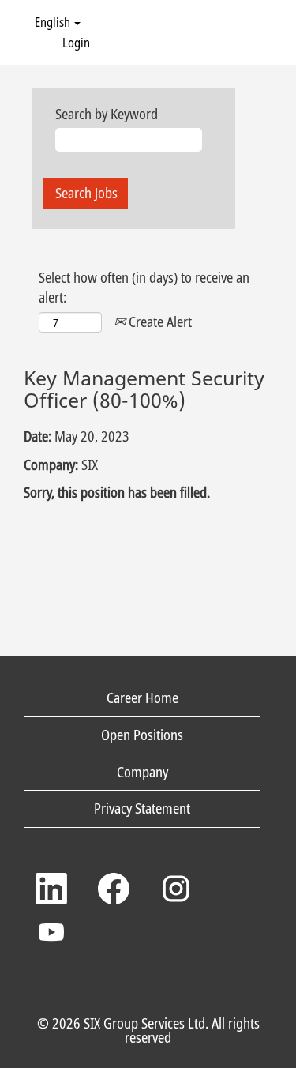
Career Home (142, 697)
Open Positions (142, 734)
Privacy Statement (142, 808)
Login (76, 42)
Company (142, 771)
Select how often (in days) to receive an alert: (144, 287)
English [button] (54, 22)
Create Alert (159, 321)
